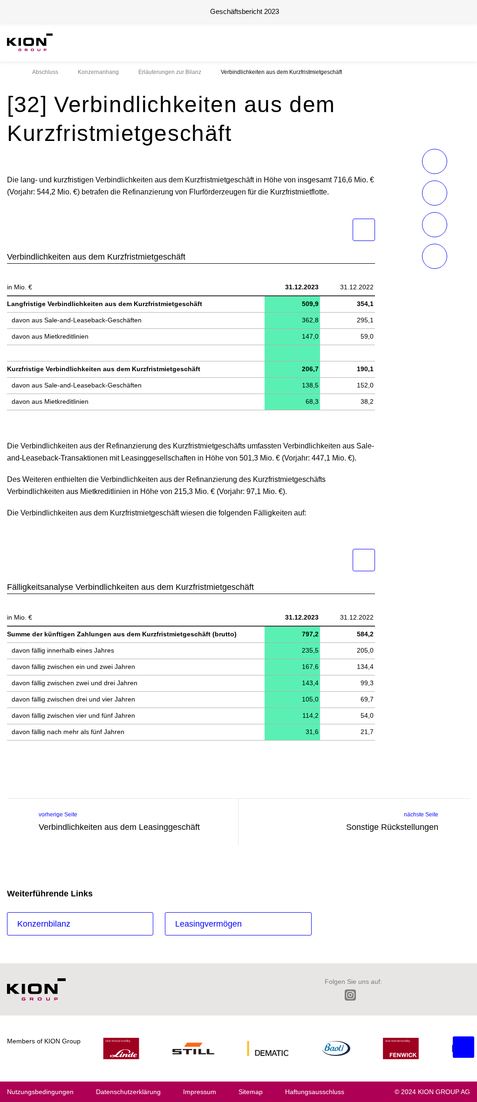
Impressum (199, 1091)
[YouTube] (451, 995)
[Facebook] (391, 995)
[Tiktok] (431, 995)
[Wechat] (411, 995)
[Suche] (451, 42)
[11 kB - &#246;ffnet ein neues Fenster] (364, 230)
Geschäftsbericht (244, 11)
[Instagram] (350, 995)
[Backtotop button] (463, 1047)
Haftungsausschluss (314, 1091)
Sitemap (250, 1091)
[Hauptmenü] (465, 42)
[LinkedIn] (329, 995)
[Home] (10, 72)
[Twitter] (371, 995)
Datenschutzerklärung (128, 1091)
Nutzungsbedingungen (40, 1091)
